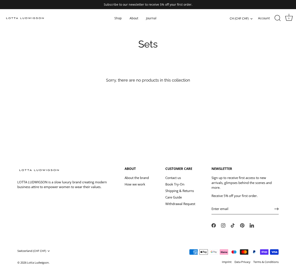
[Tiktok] (233, 225)
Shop (118, 18)
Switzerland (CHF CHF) (31, 251)
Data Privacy (242, 262)
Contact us (173, 178)
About (134, 18)
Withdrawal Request (180, 204)
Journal (151, 18)
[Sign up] (276, 209)
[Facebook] (213, 225)
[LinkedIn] (252, 225)
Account (264, 18)
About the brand (137, 178)
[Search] (277, 18)
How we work (135, 184)
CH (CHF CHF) (239, 18)
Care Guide (173, 197)
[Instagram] (223, 225)
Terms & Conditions (266, 262)
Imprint (227, 262)
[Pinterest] (242, 225)
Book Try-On (174, 184)
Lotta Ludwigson (38, 262)
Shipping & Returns (179, 191)
